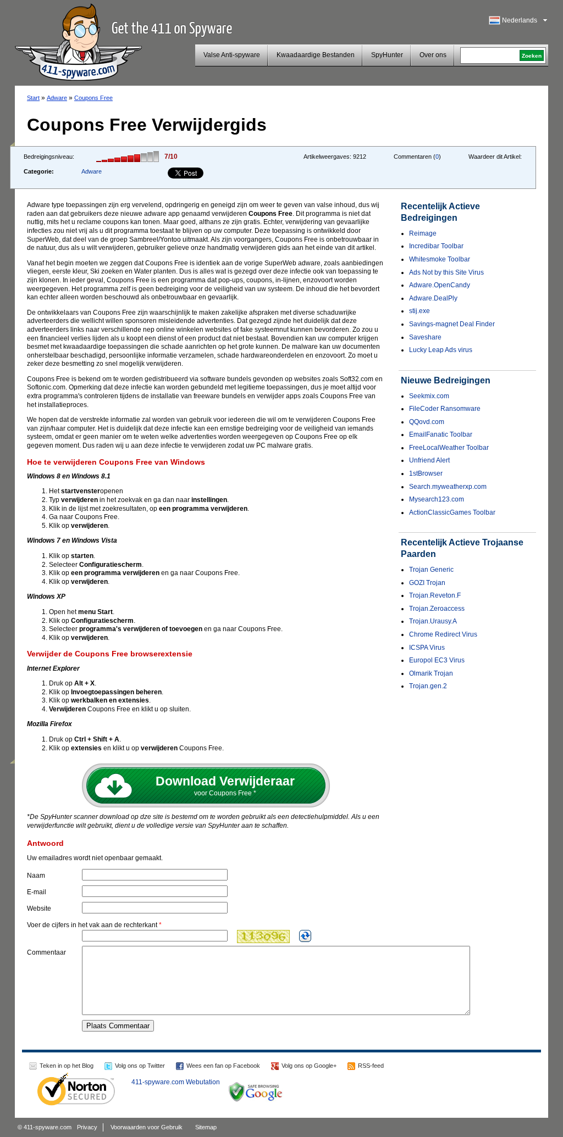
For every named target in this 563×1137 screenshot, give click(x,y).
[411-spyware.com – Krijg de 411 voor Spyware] (78, 40)
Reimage (423, 233)
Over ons (433, 55)
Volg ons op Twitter (140, 1065)
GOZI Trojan (427, 583)
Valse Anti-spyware (231, 55)
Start (33, 97)
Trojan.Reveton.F (435, 595)
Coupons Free (93, 97)
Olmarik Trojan (431, 673)
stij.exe (419, 311)
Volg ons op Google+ (309, 1065)
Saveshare (425, 337)
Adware (57, 97)
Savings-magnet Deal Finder (452, 324)
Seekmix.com (429, 396)
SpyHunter (387, 55)
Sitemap (206, 1127)
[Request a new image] (305, 936)
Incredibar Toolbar (436, 246)
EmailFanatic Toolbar (440, 434)
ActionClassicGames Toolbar (452, 512)
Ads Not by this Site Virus (446, 272)
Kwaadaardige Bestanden (316, 55)
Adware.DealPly (433, 298)
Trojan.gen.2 (428, 686)
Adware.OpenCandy (439, 285)
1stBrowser (426, 473)
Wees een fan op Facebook (223, 1065)
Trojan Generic (431, 569)
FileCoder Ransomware (445, 409)
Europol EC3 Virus (437, 660)
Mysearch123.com (436, 499)
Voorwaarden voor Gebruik (147, 1127)
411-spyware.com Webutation (175, 1082)
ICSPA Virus (427, 647)
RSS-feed (371, 1065)
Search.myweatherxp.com (448, 487)
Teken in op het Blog (66, 1065)
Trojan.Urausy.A (433, 621)
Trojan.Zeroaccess (437, 608)
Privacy (87, 1127)
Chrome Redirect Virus (443, 634)
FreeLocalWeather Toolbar (449, 448)
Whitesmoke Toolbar (439, 259)
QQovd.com (426, 422)
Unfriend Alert (429, 460)
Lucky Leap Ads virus (440, 350)
